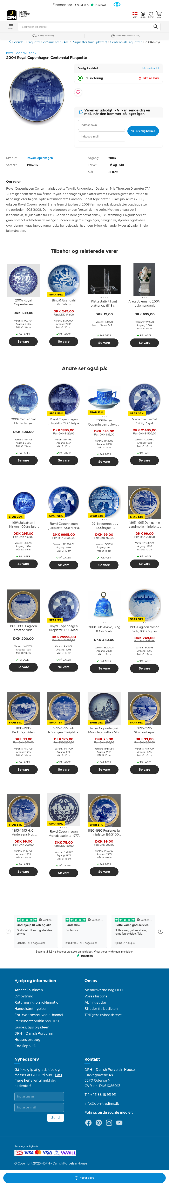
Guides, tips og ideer (31, 1027)
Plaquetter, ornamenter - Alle (47, 42)
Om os (90, 981)
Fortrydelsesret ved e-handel (38, 1015)
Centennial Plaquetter (126, 42)
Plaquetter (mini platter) (89, 42)
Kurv (159, 18)
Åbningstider (95, 1002)
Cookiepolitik (25, 1046)
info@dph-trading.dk (101, 1103)
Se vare (23, 341)
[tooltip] (23, 302)
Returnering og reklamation (37, 1002)
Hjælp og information (35, 981)
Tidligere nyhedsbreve (103, 1015)
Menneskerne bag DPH (103, 990)
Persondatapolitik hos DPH (36, 1021)
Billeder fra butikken (101, 1008)
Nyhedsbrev (26, 1059)
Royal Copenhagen (40, 158)
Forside (17, 42)
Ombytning (23, 996)
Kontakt (92, 1059)
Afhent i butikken (28, 990)
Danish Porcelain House (23, 14)
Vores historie (96, 996)
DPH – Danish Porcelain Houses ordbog (33, 1036)
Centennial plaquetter (10, 41)
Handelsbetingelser (30, 1008)
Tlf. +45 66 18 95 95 (100, 1094)
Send (55, 1117)
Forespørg (87, 1177)
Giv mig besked (145, 131)
